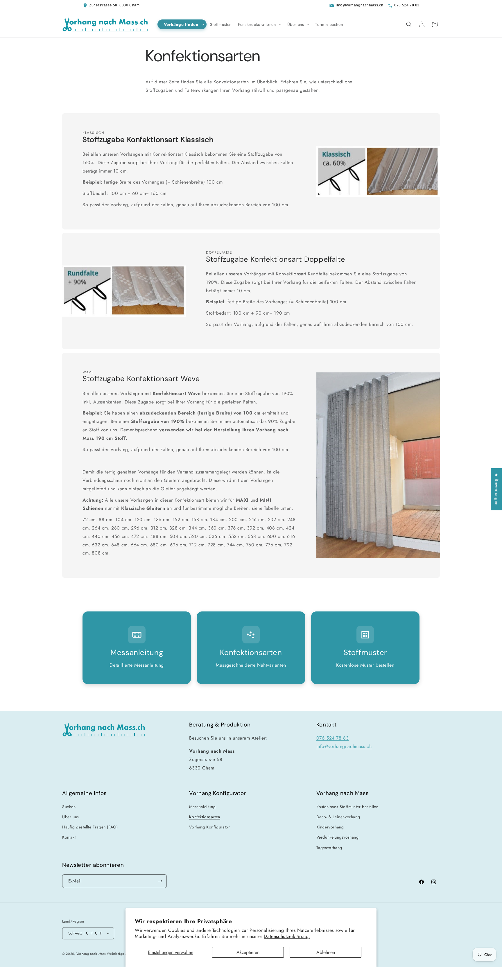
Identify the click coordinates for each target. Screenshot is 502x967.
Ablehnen (325, 952)
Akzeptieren (247, 952)
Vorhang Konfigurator (209, 827)
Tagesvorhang (329, 848)
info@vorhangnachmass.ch (359, 5)
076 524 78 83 (406, 5)
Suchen (69, 807)
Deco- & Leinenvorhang (338, 817)
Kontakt (69, 837)
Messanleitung (202, 807)
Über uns (70, 817)
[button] (182, 24)
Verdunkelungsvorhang (337, 837)
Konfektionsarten (204, 817)
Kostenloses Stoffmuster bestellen (347, 807)
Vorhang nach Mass (91, 953)
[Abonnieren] (160, 881)
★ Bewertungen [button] (496, 489)
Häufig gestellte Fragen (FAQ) (90, 827)
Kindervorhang (330, 827)
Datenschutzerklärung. (287, 936)
